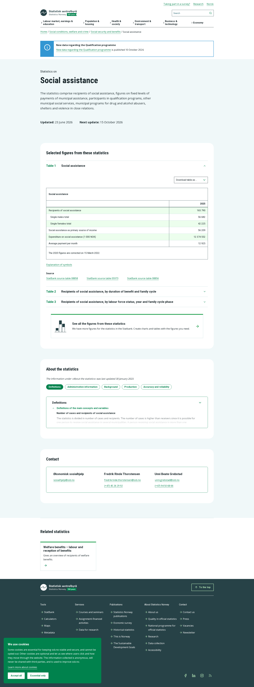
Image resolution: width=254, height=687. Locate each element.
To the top (204, 587)
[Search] (210, 13)
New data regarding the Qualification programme (83, 49)
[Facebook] (186, 675)
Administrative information (82, 386)
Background (111, 386)
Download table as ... (186, 180)
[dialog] (52, 660)
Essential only (38, 675)
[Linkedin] (194, 675)
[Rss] (210, 675)
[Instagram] (202, 675)
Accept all (16, 675)
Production (130, 386)
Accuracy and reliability (156, 386)
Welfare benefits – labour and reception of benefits (63, 548)
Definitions (55, 386)
